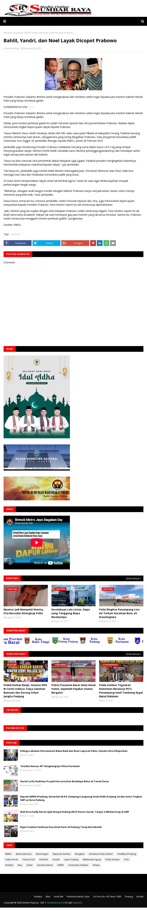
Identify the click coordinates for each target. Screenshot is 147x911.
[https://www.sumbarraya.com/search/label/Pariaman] (107, 643)
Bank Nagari (42, 853)
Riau (20, 865)
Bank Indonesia (24, 853)
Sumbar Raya (12, 48)
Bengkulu (79, 853)
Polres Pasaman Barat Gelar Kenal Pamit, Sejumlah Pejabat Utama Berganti (73, 688)
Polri (126, 859)
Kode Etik (58, 896)
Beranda (8, 32)
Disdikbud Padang (126, 853)
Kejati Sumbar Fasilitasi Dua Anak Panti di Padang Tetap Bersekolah (61, 827)
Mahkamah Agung (92, 859)
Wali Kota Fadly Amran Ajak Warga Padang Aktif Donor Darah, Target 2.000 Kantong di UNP (74, 811)
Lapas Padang (71, 859)
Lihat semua (132, 578)
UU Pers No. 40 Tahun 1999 (107, 896)
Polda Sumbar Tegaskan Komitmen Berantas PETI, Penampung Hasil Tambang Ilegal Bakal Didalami (121, 690)
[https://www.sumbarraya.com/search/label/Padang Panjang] (51, 643)
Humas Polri (29, 859)
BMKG (8, 853)
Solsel (29, 865)
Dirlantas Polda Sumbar (101, 853)
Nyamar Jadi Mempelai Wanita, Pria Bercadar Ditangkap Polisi (24, 611)
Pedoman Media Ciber (78, 896)
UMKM (60, 865)
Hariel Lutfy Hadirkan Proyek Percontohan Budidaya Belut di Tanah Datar (64, 781)
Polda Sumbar (112, 859)
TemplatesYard (54, 902)
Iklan (48, 896)
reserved (77, 902)
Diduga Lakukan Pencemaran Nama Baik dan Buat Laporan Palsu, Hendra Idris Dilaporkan (73, 750)
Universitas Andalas (78, 865)
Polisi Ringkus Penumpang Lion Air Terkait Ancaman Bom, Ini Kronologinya (119, 613)
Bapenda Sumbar (62, 853)
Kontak (56, 859)
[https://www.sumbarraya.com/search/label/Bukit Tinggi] (24, 643)
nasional (18, 32)
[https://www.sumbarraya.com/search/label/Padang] (79, 643)
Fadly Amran (11, 859)
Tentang (129, 896)
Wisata (96, 865)
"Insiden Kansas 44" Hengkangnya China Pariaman (50, 766)
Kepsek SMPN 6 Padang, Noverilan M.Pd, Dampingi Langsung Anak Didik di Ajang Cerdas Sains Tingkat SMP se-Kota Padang (81, 798)
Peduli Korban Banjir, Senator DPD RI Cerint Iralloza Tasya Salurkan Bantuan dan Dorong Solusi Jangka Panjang (25, 690)
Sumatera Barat (45, 865)
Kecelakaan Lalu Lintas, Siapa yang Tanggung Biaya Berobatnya (70, 613)
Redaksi (9, 865)
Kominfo (43, 859)
